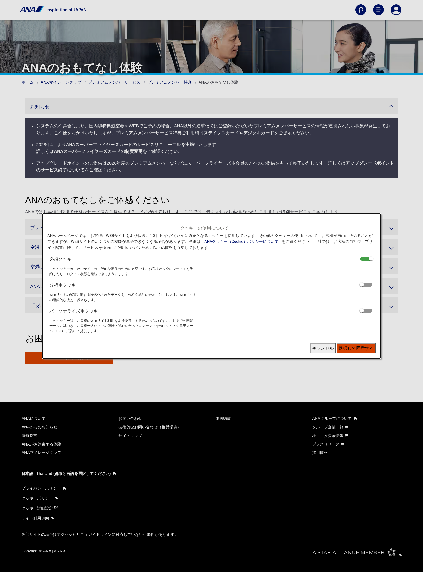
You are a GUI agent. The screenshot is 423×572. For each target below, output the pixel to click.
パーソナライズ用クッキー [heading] (75, 311)
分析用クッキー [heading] (64, 285)
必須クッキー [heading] (62, 259)
